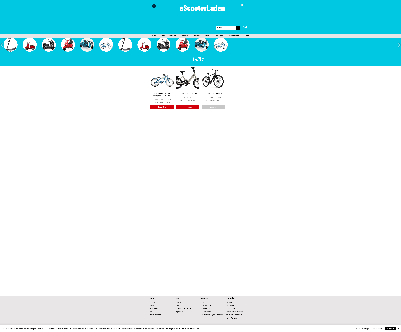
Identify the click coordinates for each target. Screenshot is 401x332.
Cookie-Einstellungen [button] (363, 329)
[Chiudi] (398, 328)
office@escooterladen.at (235, 311)
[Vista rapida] (162, 78)
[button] (245, 27)
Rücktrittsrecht (206, 305)
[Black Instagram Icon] (231, 318)
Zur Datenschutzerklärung (190, 329)
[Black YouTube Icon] (235, 318)
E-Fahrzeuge (154, 308)
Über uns (178, 302)
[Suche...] (238, 28)
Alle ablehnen (377, 329)
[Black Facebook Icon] (228, 318)
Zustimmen (390, 329)
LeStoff (152, 311)
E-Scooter (153, 302)
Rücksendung (205, 308)
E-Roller (152, 305)
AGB (177, 305)
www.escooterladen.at (234, 315)
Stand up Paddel (155, 315)
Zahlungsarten (206, 311)
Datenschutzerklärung (183, 308)
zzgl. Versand (166, 102)
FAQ (202, 302)
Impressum (179, 311)
